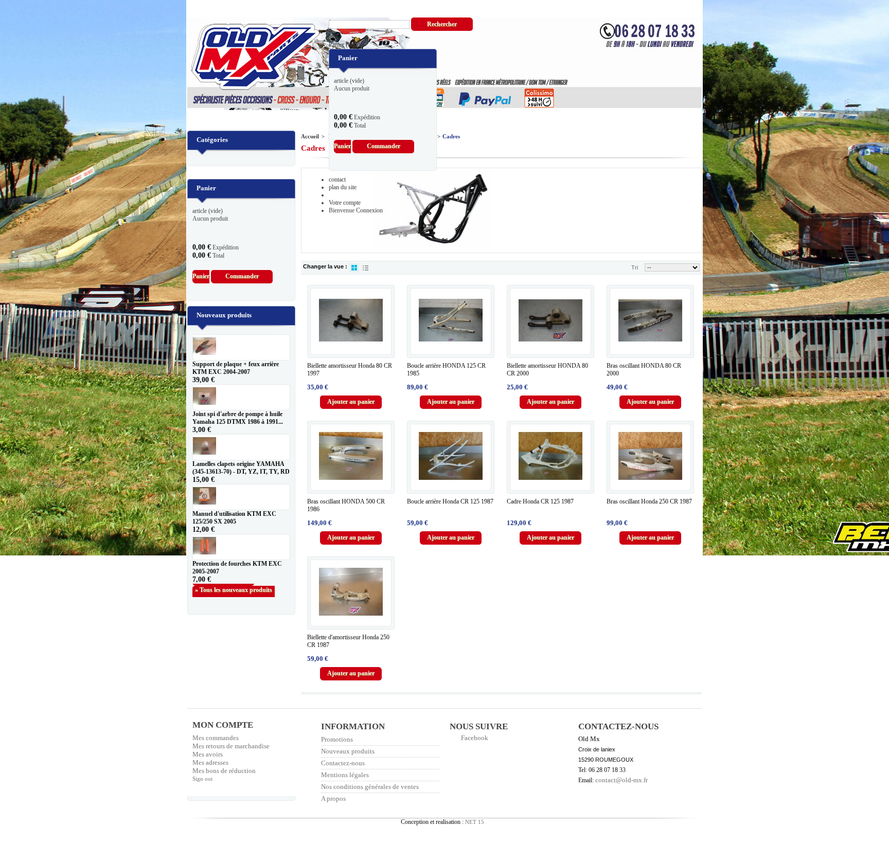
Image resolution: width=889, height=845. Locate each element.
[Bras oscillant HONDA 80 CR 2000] (650, 320)
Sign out (202, 779)
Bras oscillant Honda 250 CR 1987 (649, 501)
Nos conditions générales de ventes (370, 786)
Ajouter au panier (351, 401)
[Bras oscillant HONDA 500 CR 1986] (351, 456)
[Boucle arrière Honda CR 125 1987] (451, 456)
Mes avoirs (207, 754)
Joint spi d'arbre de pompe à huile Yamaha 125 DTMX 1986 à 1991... (237, 417)
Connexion (369, 210)
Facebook (474, 738)
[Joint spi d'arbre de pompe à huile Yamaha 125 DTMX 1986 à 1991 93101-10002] (241, 397)
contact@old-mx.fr (621, 780)
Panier (344, 44)
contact (337, 179)
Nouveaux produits (224, 315)
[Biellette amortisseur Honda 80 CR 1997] (351, 320)
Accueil (310, 136)
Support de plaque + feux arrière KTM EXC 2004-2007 (235, 368)
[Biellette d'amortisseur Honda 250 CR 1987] (351, 592)
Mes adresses (210, 762)
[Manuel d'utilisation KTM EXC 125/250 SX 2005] (241, 497)
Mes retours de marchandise (231, 746)
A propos (333, 798)
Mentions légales (345, 775)
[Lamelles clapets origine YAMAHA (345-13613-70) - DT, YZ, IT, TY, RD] (241, 447)
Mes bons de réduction (224, 771)
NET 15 (474, 822)
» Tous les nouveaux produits (233, 590)
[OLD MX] (248, 58)
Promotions (337, 739)
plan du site (343, 187)
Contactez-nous (343, 763)
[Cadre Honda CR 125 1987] (550, 456)
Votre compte (345, 202)
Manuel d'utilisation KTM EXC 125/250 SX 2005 (234, 517)
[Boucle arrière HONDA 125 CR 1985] (451, 320)
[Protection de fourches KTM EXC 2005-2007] (241, 547)
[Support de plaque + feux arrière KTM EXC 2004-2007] (241, 347)
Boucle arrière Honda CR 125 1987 (450, 501)
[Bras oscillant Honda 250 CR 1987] (650, 456)
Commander (383, 146)
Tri (634, 267)
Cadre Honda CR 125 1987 (540, 501)
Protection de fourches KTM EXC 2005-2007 (237, 567)
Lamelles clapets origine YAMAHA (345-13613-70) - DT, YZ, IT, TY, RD (241, 467)
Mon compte (222, 725)
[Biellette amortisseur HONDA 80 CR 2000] (550, 320)
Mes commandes (215, 738)
